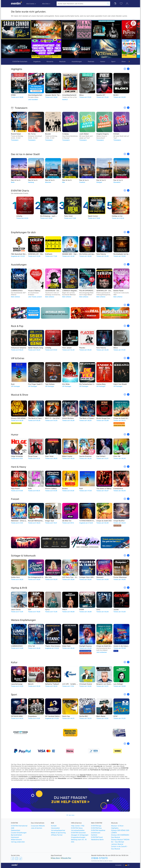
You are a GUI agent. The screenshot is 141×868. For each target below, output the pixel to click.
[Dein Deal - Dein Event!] (85, 313)
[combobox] (81, 3)
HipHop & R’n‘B (19, 587)
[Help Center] (70, 800)
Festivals (91, 61)
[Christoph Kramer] (129, 48)
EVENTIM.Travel (97, 837)
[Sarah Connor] (16, 29)
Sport (113, 61)
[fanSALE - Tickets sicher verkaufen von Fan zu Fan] (115, 542)
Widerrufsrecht (16, 839)
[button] (33, 39)
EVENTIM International (19, 826)
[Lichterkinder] (99, 48)
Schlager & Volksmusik (23, 555)
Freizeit (15, 499)
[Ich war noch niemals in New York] (114, 48)
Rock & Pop (17, 326)
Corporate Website (38, 826)
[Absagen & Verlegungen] (55, 313)
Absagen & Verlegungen (79, 835)
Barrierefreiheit (16, 835)
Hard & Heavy (18, 466)
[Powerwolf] (38, 29)
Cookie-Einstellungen (18, 833)
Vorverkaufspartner (58, 830)
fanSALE (94, 835)
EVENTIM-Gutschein (20, 61)
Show (124, 61)
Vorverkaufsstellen (78, 830)
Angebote (36, 61)
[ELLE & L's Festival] (53, 29)
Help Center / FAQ (77, 826)
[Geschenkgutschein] (25, 313)
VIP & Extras (17, 358)
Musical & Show (19, 394)
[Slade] (114, 29)
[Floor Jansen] (76, 29)
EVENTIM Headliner (98, 830)
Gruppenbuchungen (78, 837)
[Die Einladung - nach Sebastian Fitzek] (16, 48)
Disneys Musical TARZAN (120, 839)
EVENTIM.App (96, 826)
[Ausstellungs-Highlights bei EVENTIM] (115, 313)
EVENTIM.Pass (96, 828)
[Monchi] (129, 29)
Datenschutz (15, 830)
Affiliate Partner (57, 835)
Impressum (15, 837)
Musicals (62, 61)
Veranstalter (55, 828)
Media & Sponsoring (58, 833)
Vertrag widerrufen (18, 842)
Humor (102, 61)
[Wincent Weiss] (46, 48)
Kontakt (54, 826)
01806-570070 (99, 858)
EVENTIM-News (77, 828)
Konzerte (50, 61)
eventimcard (95, 833)
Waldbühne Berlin (97, 839)
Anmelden (118, 865)
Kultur (14, 662)
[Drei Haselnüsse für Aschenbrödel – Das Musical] (76, 48)
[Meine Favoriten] (121, 3)
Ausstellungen (77, 61)
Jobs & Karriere (36, 828)
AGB (12, 828)
